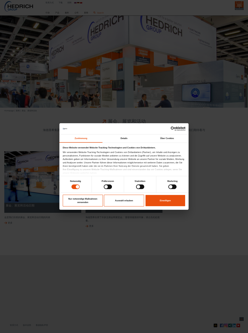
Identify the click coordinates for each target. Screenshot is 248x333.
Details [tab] (124, 138)
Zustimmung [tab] (81, 138)
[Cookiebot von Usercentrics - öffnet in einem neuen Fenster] (172, 129)
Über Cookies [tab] (167, 138)
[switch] (108, 186)
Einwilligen (165, 200)
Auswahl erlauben (124, 200)
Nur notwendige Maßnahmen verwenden (82, 200)
